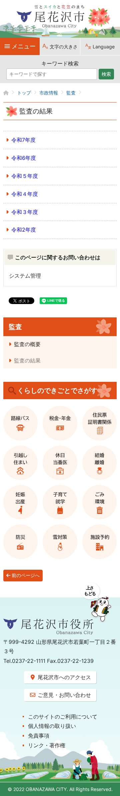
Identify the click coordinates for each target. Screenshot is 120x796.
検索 (106, 74)
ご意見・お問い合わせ (63, 695)
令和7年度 (23, 140)
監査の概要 (27, 344)
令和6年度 (23, 158)
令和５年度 (24, 176)
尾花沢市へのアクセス (63, 677)
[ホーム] (10, 92)
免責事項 (38, 735)
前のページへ (25, 575)
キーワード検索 (60, 63)
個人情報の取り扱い (52, 726)
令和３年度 (24, 212)
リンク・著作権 (46, 745)
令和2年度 (23, 229)
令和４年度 (24, 194)
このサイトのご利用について (62, 716)
